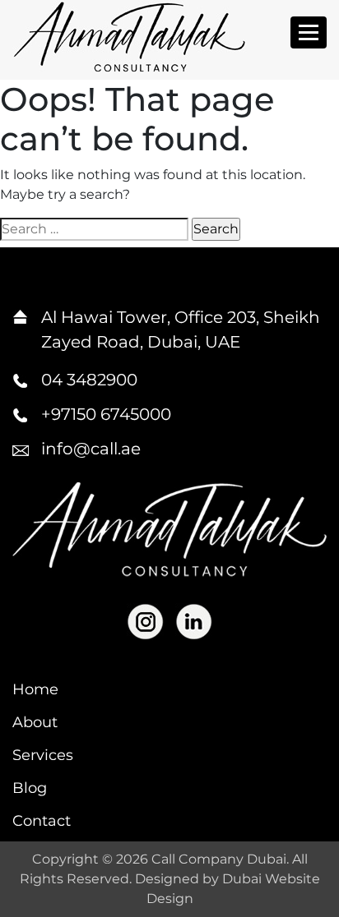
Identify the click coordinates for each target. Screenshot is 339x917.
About (35, 722)
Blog (29, 788)
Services (42, 755)
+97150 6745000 (106, 414)
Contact (41, 821)
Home (35, 689)
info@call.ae (91, 448)
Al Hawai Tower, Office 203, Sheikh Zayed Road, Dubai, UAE (180, 329)
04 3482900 (89, 379)
